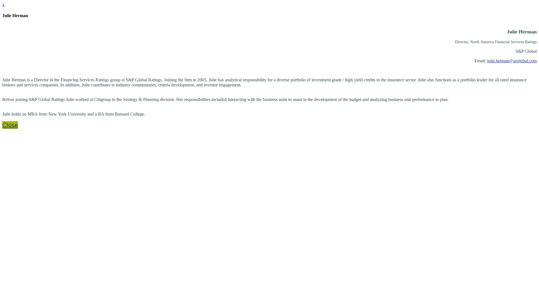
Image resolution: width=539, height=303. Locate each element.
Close (10, 125)
